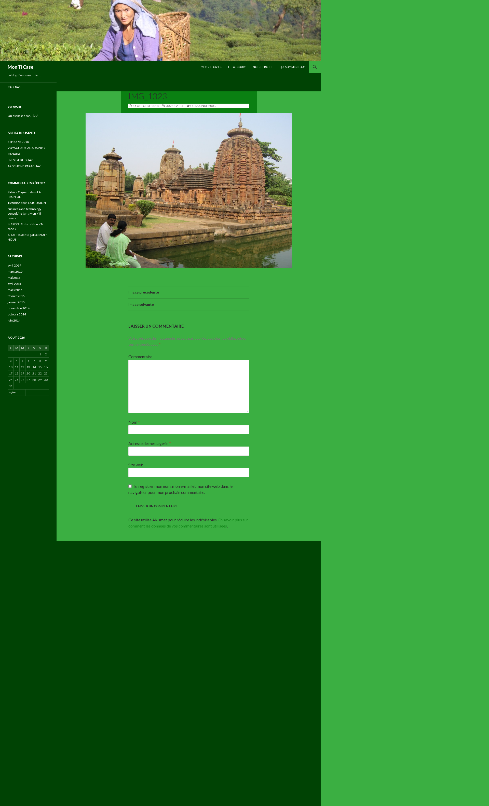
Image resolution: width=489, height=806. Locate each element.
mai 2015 (14, 278)
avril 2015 (14, 284)
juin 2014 (14, 320)
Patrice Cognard (19, 192)
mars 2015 (15, 290)
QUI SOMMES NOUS (292, 66)
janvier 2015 (16, 302)
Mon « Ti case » (211, 66)
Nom (134, 422)
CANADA (14, 154)
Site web (135, 464)
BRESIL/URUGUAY (20, 160)
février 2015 (16, 296)
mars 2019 (15, 271)
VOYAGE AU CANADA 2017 (26, 148)
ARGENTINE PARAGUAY (24, 166)
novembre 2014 (19, 308)
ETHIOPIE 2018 (18, 142)
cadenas (14, 87)
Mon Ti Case (20, 67)
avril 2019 (14, 265)
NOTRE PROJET (263, 66)
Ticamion (14, 203)
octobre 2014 (17, 314)
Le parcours (237, 66)
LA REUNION (37, 203)
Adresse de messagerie (149, 443)
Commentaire (140, 356)
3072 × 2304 (174, 106)
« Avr (12, 392)
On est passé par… (20, 116)
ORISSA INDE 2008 (202, 106)
